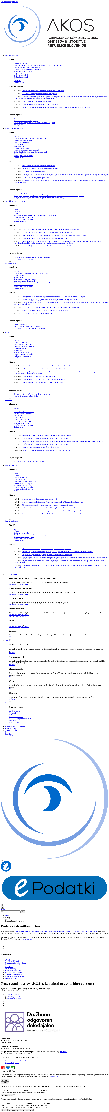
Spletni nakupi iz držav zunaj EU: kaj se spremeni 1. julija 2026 (43, 369)
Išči (23, 911)
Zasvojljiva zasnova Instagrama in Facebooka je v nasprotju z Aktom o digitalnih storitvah (52, 502)
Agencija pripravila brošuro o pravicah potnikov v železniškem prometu (47, 450)
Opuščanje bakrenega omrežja (24, 154)
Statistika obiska (7, 1095)
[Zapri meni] (10, 200)
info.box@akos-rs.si (14, 998)
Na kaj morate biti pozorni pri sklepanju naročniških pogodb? (34, 123)
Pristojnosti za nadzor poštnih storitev (26, 396)
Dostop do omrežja (20, 348)
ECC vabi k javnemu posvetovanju (34, 172)
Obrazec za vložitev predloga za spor (26, 121)
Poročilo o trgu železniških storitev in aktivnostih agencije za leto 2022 (45, 444)
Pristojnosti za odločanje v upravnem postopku (29, 461)
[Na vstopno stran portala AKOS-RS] (54, 52)
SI (2, 907)
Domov (7, 915)
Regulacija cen (19, 350)
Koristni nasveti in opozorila (23, 63)
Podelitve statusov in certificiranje (25, 481)
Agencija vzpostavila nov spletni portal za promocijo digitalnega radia (45, 310)
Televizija (17, 212)
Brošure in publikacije (21, 77)
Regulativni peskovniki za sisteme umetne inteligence (31, 535)
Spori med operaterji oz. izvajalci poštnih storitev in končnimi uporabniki (38, 65)
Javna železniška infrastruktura (24, 412)
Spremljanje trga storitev (22, 419)
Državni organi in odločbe (22, 485)
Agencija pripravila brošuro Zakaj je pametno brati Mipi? (41, 104)
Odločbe (8, 641)
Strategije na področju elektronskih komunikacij (30, 138)
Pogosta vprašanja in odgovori (24, 489)
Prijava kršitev (18, 73)
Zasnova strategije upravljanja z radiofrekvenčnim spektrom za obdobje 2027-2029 (49, 300)
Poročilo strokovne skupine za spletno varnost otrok (39, 499)
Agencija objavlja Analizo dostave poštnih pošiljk (39, 376)
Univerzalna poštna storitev (23, 344)
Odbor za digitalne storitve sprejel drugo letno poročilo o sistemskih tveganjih (47, 505)
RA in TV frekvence (16, 717)
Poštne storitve (14, 715)
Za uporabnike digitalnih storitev (24, 71)
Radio (16, 213)
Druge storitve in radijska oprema (25, 279)
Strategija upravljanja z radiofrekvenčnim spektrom (31, 273)
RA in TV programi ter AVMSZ (20, 719)
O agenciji (8, 732)
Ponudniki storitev (20, 479)
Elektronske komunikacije (14, 128)
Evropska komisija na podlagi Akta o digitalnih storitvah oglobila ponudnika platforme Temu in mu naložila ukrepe (60, 514)
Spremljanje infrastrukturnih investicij (26, 150)
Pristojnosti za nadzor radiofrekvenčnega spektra (30, 328)
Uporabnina (18, 416)
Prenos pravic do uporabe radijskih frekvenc (37, 313)
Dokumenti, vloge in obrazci (19, 584)
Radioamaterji (14, 722)
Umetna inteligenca (11, 521)
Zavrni (4, 1110)
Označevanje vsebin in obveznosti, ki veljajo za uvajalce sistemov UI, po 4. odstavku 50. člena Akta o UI (57, 552)
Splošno (16, 476)
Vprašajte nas (18, 125)
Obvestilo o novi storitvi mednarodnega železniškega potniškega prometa (46, 435)
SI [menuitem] (2, 909)
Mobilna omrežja (19, 275)
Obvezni (4, 1083)
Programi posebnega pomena (23, 217)
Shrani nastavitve (12, 1110)
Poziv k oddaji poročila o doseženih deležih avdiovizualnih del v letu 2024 (47, 246)
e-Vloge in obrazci (11, 574)
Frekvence (12, 721)
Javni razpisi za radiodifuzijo (23, 285)
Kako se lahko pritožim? (22, 119)
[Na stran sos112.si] (8, 1069)
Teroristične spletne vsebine (23, 483)
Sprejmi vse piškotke (26, 1110)
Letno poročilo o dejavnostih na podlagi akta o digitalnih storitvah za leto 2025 (48, 508)
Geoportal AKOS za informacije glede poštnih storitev (32, 394)
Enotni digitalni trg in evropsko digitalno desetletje (30, 152)
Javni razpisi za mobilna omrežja (24, 281)
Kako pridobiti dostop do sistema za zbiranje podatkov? (32, 194)
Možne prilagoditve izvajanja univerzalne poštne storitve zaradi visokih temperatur (50, 366)
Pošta (7, 332)
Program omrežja (19, 417)
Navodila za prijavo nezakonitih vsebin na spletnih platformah (43, 91)
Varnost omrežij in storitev (22, 148)
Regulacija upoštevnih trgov (23, 140)
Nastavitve (5, 1080)
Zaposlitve (8, 734)
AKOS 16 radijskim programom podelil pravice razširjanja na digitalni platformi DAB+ (51, 229)
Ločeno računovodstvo (21, 352)
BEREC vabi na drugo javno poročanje (35, 178)
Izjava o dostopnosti (12, 1063)
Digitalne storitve (11, 465)
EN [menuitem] (4, 909)
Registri (7, 703)
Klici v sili (17, 81)
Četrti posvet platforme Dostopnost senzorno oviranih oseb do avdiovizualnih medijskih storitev (55, 235)
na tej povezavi (28, 939)
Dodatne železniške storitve (23, 414)
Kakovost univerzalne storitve (24, 346)
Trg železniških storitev (21, 410)
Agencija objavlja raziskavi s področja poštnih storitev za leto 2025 (44, 379)
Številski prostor (19, 144)
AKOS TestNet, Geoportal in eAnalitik (27, 327)
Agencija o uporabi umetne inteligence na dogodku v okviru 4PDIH (45, 238)
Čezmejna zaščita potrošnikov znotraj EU (27, 69)
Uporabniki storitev (11, 55)
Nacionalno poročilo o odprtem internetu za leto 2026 (40, 169)
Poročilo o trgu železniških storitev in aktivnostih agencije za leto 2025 (45, 438)
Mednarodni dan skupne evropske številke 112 (38, 101)
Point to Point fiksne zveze (18, 617)
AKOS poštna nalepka (21, 75)
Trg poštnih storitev (20, 342)
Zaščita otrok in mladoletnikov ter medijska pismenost (32, 257)
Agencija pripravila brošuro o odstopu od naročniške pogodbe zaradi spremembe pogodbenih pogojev (57, 107)
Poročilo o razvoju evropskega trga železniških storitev (40, 447)
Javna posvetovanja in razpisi (15, 726)
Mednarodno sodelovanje (22, 356)
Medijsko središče (11, 730)
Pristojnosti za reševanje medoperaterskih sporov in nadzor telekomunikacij (39, 198)
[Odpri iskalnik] (2, 905)
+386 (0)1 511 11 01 (14, 996)
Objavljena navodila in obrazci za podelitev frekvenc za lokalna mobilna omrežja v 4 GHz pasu (54, 297)
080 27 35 (63, 1052)
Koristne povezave (20, 83)
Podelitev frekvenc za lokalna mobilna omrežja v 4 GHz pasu (34, 283)
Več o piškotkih (54, 1076)
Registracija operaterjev (21, 142)
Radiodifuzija (18, 277)
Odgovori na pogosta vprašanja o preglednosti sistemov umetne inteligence (47, 555)
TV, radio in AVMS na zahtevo (15, 201)
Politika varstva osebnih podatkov (16, 1061)
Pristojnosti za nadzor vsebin (23, 259)
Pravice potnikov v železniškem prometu (27, 67)
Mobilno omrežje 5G (21, 325)
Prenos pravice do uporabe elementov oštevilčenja (38, 166)
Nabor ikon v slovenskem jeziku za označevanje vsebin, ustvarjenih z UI (46, 549)
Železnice (8, 400)
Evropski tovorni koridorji (22, 421)
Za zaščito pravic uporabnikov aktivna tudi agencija (39, 94)
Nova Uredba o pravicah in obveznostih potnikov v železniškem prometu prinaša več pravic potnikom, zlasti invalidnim (62, 441)
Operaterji (12, 713)
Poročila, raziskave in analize (23, 79)
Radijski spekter (10, 263)
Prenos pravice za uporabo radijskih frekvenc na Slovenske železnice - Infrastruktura (50, 307)
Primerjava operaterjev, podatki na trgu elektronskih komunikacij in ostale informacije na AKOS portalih (49, 196)
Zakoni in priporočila (12, 728)
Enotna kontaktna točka (21, 533)
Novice (16, 137)
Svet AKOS (9, 736)
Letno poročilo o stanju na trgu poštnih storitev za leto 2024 (43, 382)
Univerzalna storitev (20, 146)
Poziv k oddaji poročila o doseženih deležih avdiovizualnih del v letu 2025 (47, 232)
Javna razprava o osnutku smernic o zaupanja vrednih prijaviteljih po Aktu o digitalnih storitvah (53, 511)
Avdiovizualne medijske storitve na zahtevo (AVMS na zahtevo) (35, 215)
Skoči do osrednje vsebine (9, 2)
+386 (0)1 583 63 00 (14, 994)
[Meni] (2, 860)
